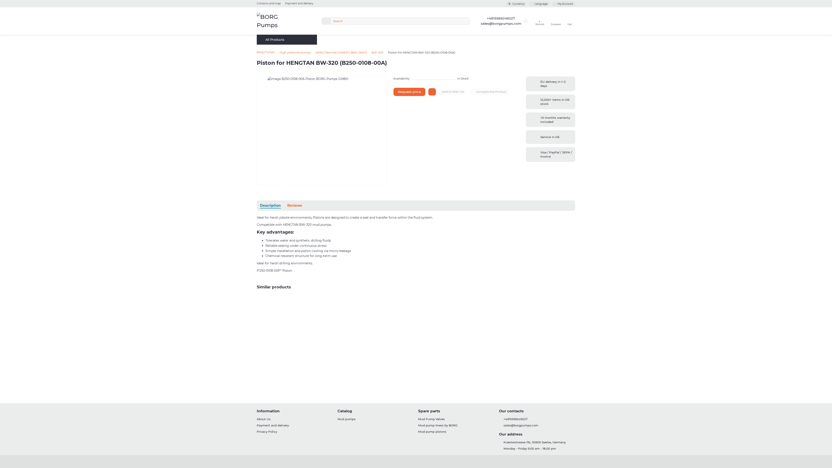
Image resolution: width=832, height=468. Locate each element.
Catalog (345, 411)
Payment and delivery (299, 3)
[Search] (465, 21)
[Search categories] (326, 21)
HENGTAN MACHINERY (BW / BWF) (341, 52)
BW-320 (378, 52)
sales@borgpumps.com (501, 23)
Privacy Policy (267, 431)
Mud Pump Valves (431, 419)
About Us (264, 419)
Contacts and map (269, 3)
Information (268, 411)
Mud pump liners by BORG (438, 425)
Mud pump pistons (432, 431)
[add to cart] (432, 92)
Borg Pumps (266, 52)
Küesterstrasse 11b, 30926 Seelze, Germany (535, 442)
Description (270, 205)
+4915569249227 (501, 18)
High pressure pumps (295, 52)
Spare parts (429, 411)
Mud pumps (347, 419)
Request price (409, 92)
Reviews (294, 205)
